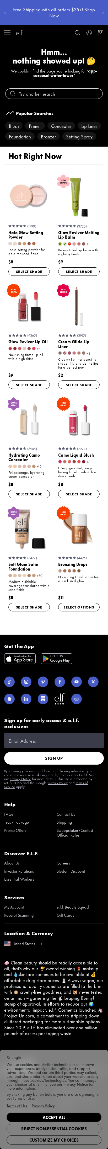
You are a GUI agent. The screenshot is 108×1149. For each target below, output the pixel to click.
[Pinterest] (43, 682)
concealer (61, 125)
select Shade (29, 271)
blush (14, 125)
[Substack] (43, 699)
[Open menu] (7, 32)
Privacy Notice (20, 778)
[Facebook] (60, 682)
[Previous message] (5, 12)
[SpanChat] (9, 699)
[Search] (77, 32)
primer (35, 125)
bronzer (48, 136)
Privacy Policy (58, 782)
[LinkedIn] (26, 699)
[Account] (89, 32)
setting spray (79, 136)
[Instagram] (26, 682)
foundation (20, 136)
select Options (78, 607)
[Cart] (101, 33)
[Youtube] (76, 682)
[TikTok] (9, 682)
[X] (93, 682)
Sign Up (54, 758)
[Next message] (103, 12)
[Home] (19, 32)
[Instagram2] (76, 699)
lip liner (89, 125)
